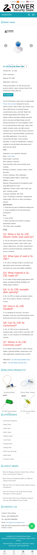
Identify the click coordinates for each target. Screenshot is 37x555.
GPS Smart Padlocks (10, 421)
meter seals (11, 156)
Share (5, 553)
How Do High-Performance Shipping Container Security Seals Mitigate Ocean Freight (18, 499)
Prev (5, 45)
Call (14, 553)
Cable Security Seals (23, 545)
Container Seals (8, 459)
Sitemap (18, 540)
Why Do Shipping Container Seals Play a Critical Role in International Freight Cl (18, 473)
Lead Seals (7, 440)
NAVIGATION (7, 15)
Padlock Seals (8, 436)
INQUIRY (9, 95)
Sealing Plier (7, 447)
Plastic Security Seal (9, 104)
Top (32, 553)
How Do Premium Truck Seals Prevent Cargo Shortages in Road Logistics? (17, 493)
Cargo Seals (17, 543)
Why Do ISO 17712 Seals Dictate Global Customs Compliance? (19, 486)
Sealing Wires (7, 444)
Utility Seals (25, 543)
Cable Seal (6, 428)
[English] (30, 1)
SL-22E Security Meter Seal (21, 359)
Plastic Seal (7, 424)
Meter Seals (7, 432)
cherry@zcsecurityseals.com (15, 522)
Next (31, 45)
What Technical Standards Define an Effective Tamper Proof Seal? (18, 479)
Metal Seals (7, 455)
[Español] (21, 1)
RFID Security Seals (9, 451)
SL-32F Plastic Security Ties (17, 363)
